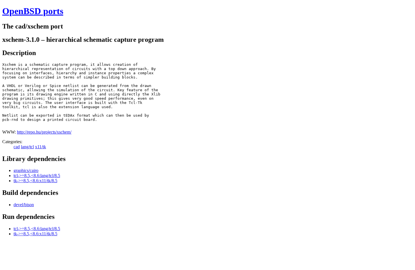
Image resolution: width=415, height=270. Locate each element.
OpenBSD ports (32, 11)
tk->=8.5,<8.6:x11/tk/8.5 (35, 180)
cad (17, 146)
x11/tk (40, 146)
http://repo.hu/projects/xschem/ (44, 132)
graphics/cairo (26, 170)
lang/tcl (27, 146)
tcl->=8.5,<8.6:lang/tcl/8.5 (37, 175)
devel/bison (24, 204)
